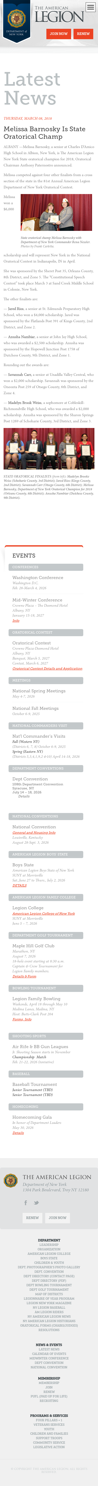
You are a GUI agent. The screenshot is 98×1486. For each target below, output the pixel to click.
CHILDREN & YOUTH (49, 1263)
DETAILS (19, 886)
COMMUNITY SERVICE (49, 1443)
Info (15, 621)
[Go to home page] (16, 32)
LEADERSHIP (49, 1245)
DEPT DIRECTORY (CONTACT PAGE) (49, 1276)
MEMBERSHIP (49, 1383)
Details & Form (24, 976)
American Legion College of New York (43, 914)
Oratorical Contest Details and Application (47, 669)
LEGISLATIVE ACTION (49, 1447)
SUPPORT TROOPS (49, 1438)
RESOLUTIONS (49, 1330)
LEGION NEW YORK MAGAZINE (49, 1303)
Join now (59, 34)
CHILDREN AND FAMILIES (49, 1434)
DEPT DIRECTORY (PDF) (49, 1281)
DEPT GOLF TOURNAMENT (49, 1290)
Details (23, 796)
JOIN (49, 1387)
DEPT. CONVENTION (49, 1272)
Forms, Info (21, 1019)
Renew (83, 34)
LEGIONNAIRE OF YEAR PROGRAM (49, 1299)
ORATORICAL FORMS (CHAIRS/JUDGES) (49, 1326)
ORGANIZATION (49, 1249)
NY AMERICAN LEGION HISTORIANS (49, 1321)
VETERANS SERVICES (49, 1425)
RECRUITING (49, 1401)
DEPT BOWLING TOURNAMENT (49, 1285)
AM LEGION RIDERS (49, 1312)
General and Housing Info (33, 833)
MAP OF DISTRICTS (49, 1294)
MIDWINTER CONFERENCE (49, 1358)
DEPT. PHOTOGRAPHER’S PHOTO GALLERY (49, 1267)
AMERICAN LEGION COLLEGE (49, 1254)
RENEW (49, 1392)
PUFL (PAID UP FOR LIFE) (49, 1396)
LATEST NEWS (49, 1349)
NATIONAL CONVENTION (49, 1367)
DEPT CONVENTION (49, 1363)
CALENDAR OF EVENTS (49, 1354)
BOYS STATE (49, 1258)
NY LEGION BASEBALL (49, 1308)
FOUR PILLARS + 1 (49, 1420)
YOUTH (49, 1429)
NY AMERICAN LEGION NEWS (49, 1317)
